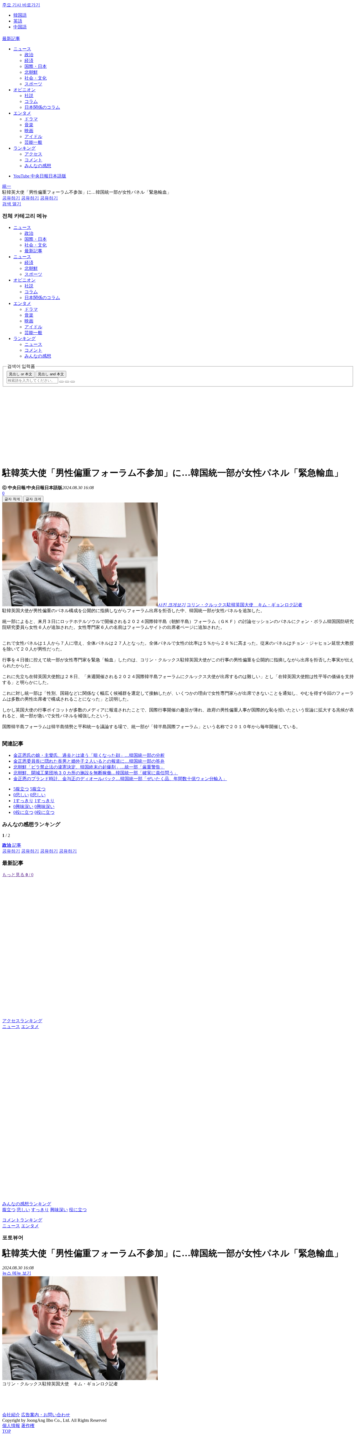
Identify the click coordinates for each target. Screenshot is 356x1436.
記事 (11, 845)
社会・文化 (35, 78)
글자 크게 (33, 499)
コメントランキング (22, 1220)
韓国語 (20, 15)
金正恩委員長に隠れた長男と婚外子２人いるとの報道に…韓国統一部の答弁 (89, 761)
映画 (28, 130)
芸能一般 (33, 142)
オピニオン (24, 89)
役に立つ (78, 1209)
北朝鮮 (31, 72)
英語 (17, 21)
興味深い (59, 1209)
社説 (28, 95)
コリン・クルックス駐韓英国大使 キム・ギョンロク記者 (244, 604)
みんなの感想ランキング (26, 1203)
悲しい (23, 1209)
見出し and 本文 (51, 374)
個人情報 (11, 1425)
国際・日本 (35, 66)
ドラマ (31, 119)
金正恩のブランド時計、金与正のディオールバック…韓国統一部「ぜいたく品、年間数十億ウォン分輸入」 (120, 778)
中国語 (20, 26)
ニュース (22, 48)
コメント (33, 159)
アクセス (33, 154)
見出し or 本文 (20, 374)
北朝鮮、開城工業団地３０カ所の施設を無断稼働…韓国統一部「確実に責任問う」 (95, 772)
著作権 (27, 1425)
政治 (28, 54)
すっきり (40, 1209)
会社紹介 (11, 1414)
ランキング (24, 148)
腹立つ (9, 1209)
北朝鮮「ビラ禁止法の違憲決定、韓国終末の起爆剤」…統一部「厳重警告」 (89, 767)
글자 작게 (12, 499)
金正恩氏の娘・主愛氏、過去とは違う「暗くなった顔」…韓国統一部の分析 (89, 755)
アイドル (33, 136)
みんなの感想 (37, 165)
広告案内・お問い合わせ (45, 1414)
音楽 (28, 124)
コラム (31, 101)
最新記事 (11, 38)
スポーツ (33, 84)
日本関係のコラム (42, 107)
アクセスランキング (22, 1020)
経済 (28, 60)
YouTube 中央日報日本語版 (39, 176)
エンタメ (22, 113)
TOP (6, 1431)
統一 (6, 186)
